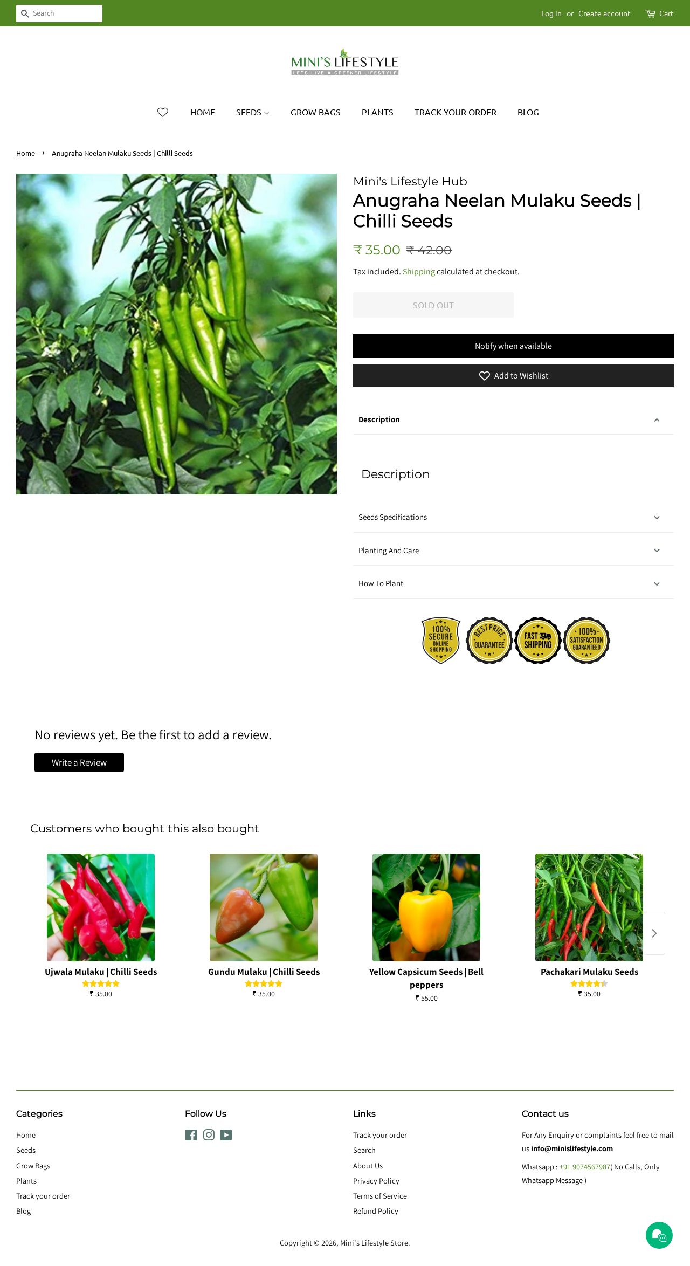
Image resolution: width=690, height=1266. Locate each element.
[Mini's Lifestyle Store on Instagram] (209, 1137)
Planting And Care (388, 550)
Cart (666, 13)
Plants (378, 111)
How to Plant (381, 583)
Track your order (455, 111)
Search (364, 1150)
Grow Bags (316, 111)
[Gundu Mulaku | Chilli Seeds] (264, 907)
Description (379, 419)
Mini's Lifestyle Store (374, 1242)
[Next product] (654, 933)
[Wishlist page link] (162, 112)
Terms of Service (380, 1196)
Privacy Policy (376, 1180)
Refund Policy (375, 1211)
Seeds (250, 111)
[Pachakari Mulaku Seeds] (589, 907)
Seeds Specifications (392, 517)
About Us (368, 1165)
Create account (604, 13)
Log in (551, 13)
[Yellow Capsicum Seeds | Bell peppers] (426, 907)
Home (202, 111)
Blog (528, 111)
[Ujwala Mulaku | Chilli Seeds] (101, 907)
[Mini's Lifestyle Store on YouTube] (226, 1137)
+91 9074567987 (585, 1166)
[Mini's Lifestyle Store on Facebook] (191, 1137)
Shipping (419, 271)
